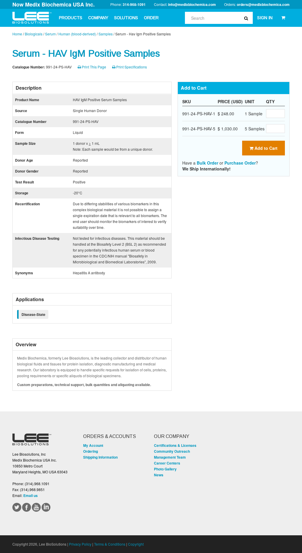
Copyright (136, 544)
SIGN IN (265, 17)
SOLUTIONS (126, 17)
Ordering (90, 451)
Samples (106, 33)
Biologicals (33, 33)
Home (17, 33)
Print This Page (93, 66)
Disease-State (33, 314)
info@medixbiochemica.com (192, 4)
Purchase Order (240, 163)
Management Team (170, 457)
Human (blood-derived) (77, 33)
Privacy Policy (80, 544)
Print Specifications (131, 66)
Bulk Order (207, 163)
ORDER (151, 17)
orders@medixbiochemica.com (263, 4)
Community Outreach (172, 451)
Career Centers (167, 463)
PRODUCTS (70, 17)
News (158, 474)
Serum (50, 33)
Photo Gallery (165, 469)
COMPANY (98, 17)
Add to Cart (265, 148)
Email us (30, 495)
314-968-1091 (134, 4)
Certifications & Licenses (175, 445)
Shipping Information (100, 457)
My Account (93, 445)
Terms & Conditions (109, 544)
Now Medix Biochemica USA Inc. (53, 4)
